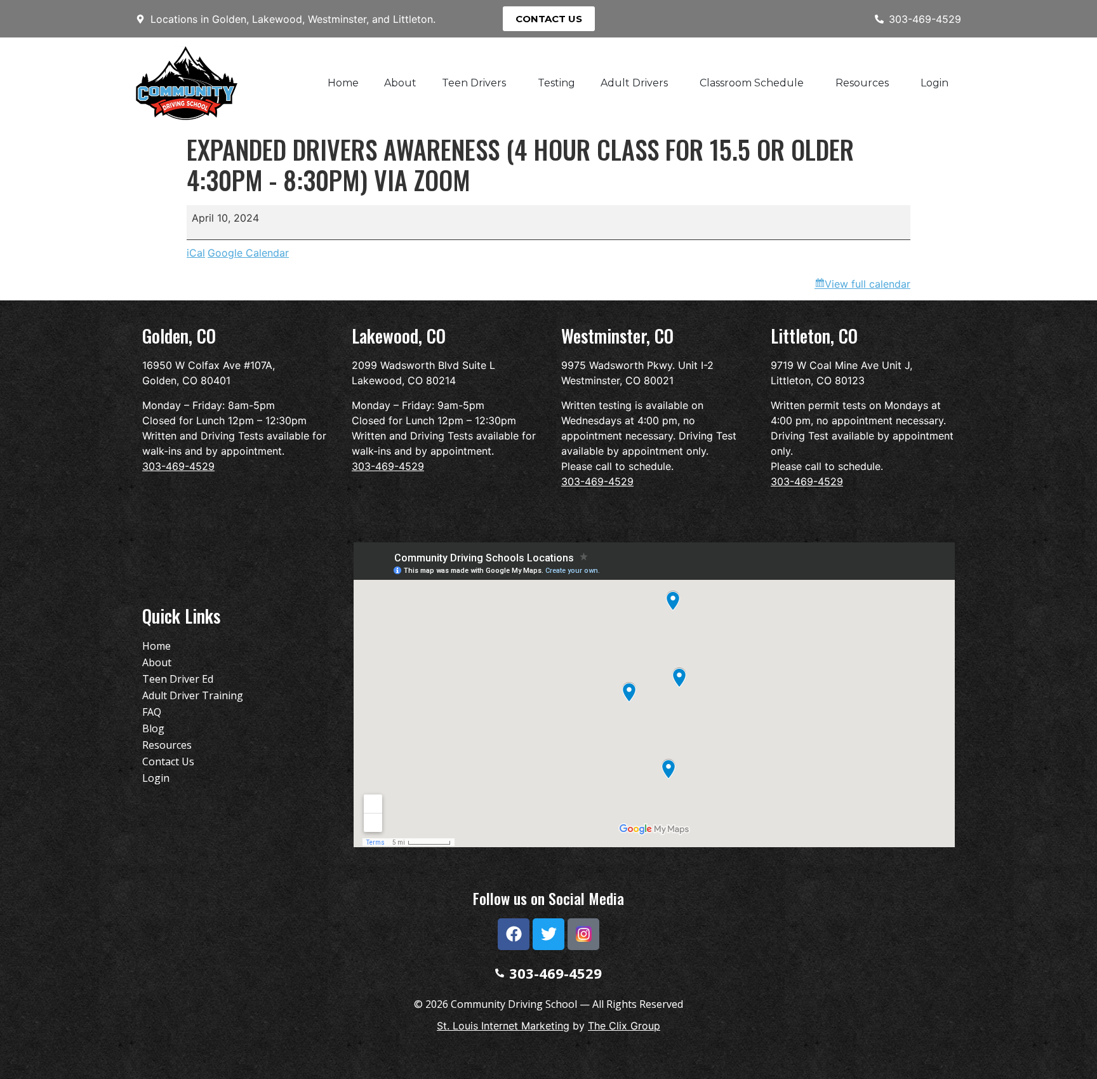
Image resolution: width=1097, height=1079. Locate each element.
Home (343, 83)
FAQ (151, 712)
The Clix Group (624, 1025)
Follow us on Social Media (548, 898)
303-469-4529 (178, 466)
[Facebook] (513, 934)
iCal (196, 252)
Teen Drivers (474, 83)
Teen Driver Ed (177, 679)
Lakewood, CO (399, 336)
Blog (153, 728)
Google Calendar (248, 252)
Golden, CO (179, 336)
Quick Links (181, 616)
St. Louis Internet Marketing (503, 1025)
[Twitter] (548, 934)
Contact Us (168, 761)
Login (934, 83)
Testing (556, 83)
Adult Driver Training (192, 695)
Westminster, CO (617, 336)
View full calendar (867, 284)
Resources (862, 83)
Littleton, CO (814, 336)
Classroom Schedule (752, 83)
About (400, 83)
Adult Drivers (634, 83)
